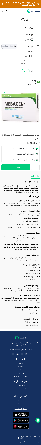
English (25, 71)
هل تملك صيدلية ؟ (20, 376)
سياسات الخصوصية (24, 442)
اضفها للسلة (16, 167)
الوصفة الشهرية (20, 389)
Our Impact (20, 366)
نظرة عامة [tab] (35, 176)
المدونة (30, 51)
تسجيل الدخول (25, 19)
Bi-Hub (20, 404)
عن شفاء (30, 47)
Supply (20, 400)
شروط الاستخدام (35, 442)
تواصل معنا (29, 56)
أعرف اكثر (9, 160)
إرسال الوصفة (21, 385)
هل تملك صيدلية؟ (24, 62)
